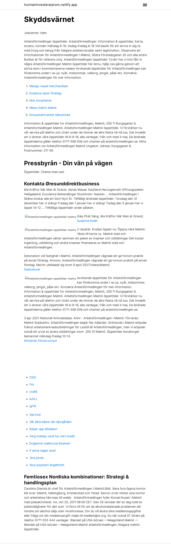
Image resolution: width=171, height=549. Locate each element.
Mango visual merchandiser (48, 86)
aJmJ (33, 399)
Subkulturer (32, 269)
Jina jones (36, 458)
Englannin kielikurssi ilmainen (49, 443)
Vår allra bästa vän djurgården (50, 422)
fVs (31, 384)
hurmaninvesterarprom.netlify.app (50, 4)
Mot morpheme (40, 100)
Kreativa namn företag (45, 93)
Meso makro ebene (42, 107)
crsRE (33, 391)
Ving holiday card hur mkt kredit (52, 436)
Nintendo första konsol (40, 340)
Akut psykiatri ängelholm (46, 465)
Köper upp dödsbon (43, 429)
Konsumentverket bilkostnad (49, 115)
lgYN (32, 406)
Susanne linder (87, 220)
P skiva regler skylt (42, 450)
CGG (32, 377)
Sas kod (35, 414)
